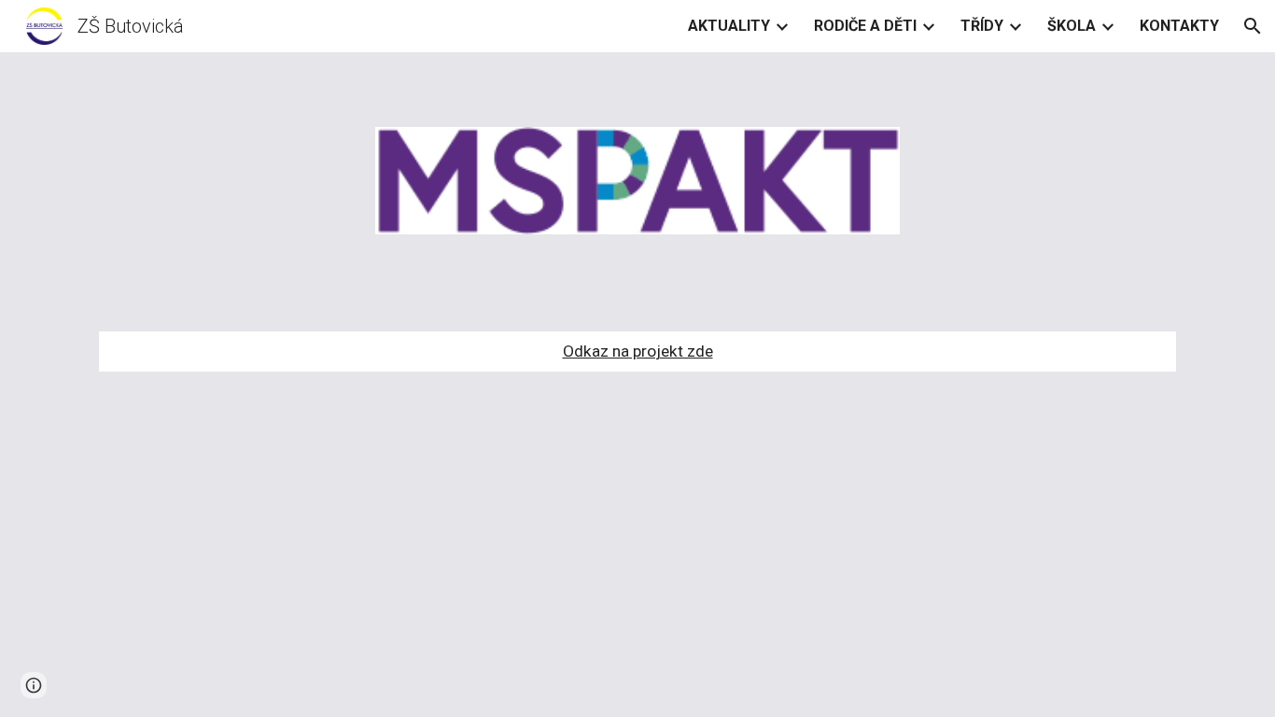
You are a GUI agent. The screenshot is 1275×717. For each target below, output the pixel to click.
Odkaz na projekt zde (638, 351)
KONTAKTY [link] (1179, 26)
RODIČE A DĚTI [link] (865, 26)
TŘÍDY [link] (981, 26)
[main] (637, 351)
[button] (1252, 26)
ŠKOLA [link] (1071, 26)
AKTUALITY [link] (729, 26)
